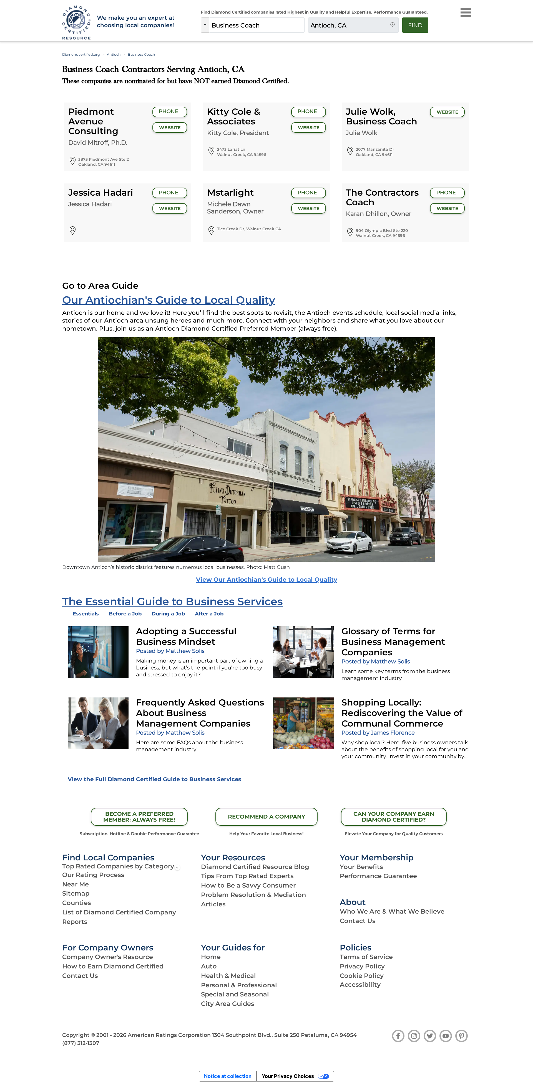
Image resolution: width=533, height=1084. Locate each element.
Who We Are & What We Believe (392, 911)
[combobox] (257, 25)
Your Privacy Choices (288, 1076)
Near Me (75, 884)
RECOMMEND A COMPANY (266, 816)
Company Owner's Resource (107, 957)
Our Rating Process (93, 875)
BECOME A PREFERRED (139, 817)
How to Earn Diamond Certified (113, 966)
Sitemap (75, 893)
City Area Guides (227, 1004)
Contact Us (358, 921)
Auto (209, 966)
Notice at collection (228, 1076)
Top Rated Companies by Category (118, 866)
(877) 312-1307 (80, 1043)
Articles (213, 904)
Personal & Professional (239, 985)
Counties (76, 903)
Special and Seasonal (235, 994)
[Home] (75, 23)
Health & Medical (228, 976)
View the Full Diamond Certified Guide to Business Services (154, 779)
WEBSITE (170, 127)
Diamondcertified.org (81, 54)
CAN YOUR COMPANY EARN (393, 817)
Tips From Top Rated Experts (247, 876)
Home (211, 957)
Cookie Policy (362, 976)
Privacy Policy (362, 966)
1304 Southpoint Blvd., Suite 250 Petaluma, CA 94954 (284, 1035)
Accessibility (360, 984)
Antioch (114, 54)
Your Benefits (361, 867)
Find (415, 25)
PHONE (169, 111)
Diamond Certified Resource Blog (255, 867)
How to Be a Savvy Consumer (248, 885)
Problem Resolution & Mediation (253, 895)
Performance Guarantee (378, 876)
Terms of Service (366, 957)
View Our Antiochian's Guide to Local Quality (266, 579)
